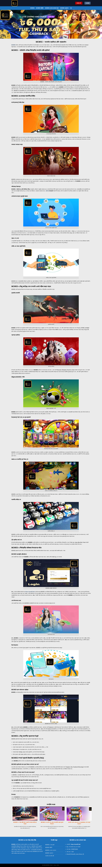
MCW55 (32, 8)
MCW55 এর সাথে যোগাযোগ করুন (52, 8)
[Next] (88, 815)
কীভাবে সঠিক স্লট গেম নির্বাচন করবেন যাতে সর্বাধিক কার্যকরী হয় (23, 823)
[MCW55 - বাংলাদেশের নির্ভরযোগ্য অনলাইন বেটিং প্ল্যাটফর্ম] (18, 3)
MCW (47, 191)
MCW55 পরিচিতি (39, 8)
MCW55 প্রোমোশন (64, 8)
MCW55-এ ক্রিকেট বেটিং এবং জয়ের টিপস (78, 822)
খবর (71, 8)
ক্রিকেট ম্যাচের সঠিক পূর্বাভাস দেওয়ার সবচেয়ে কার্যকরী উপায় (51, 823)
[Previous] (14, 815)
